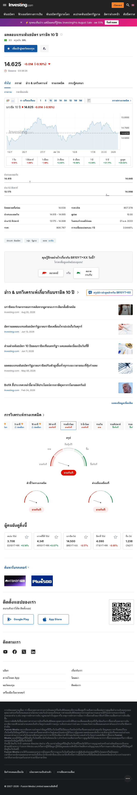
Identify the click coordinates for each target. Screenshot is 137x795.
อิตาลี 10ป (100, 536)
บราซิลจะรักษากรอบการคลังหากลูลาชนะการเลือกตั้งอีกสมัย (39, 307)
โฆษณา (75, 677)
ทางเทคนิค (58, 83)
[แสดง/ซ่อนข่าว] (89, 101)
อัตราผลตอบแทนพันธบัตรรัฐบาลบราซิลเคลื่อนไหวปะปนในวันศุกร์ (43, 326)
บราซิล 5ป (71, 536)
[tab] (19, 425)
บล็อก (6, 670)
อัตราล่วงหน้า (112, 14)
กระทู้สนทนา (75, 83)
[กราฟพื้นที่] (13, 101)
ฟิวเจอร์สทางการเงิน (30, 14)
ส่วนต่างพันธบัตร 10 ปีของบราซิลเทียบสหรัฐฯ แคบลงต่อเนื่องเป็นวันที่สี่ (46, 346)
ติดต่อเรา (76, 685)
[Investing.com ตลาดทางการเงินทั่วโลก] (21, 5)
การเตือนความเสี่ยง (65, 772)
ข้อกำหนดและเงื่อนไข (14, 772)
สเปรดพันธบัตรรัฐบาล (86, 14)
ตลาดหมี (53, 272)
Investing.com (11, 331)
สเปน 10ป (11, 536)
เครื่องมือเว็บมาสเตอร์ (14, 692)
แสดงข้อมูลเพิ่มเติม (122, 402)
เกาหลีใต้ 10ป (43, 536)
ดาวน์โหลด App (11, 677)
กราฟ (18, 83)
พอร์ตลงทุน (9, 685)
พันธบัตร (9, 14)
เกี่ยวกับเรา (76, 670)
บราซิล (51, 241)
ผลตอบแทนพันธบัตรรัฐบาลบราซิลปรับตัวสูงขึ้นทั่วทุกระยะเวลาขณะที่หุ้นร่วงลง (50, 365)
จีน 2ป (129, 536)
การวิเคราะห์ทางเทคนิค (22, 415)
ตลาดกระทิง (88, 273)
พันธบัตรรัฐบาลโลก (58, 14)
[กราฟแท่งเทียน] (8, 101)
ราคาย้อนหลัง (22, 92)
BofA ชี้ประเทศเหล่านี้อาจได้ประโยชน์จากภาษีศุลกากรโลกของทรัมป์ (45, 385)
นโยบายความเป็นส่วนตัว (40, 772)
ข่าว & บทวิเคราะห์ (36, 83)
